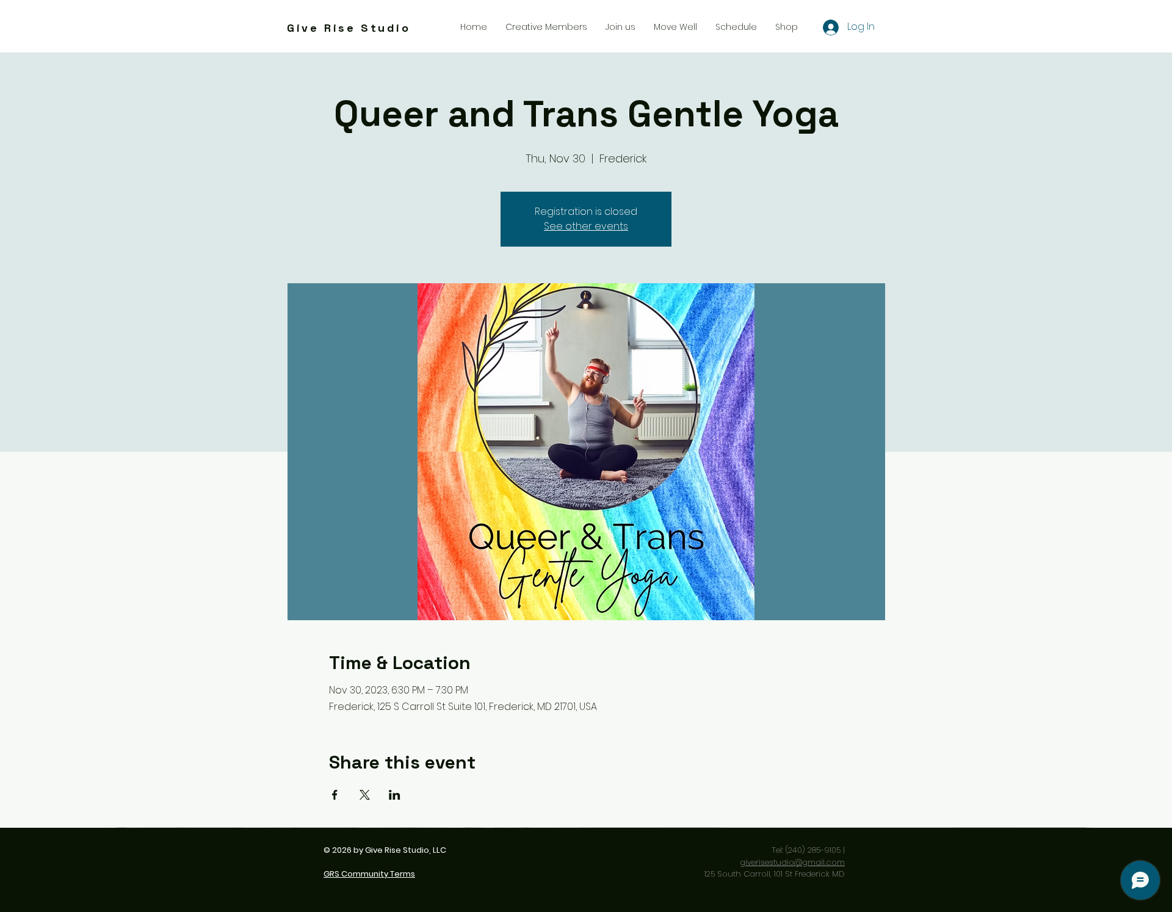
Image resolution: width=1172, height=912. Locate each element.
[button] (620, 26)
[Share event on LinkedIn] (394, 795)
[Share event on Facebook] (335, 795)
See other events (586, 226)
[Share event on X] (365, 795)
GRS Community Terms (369, 874)
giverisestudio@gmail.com (792, 862)
